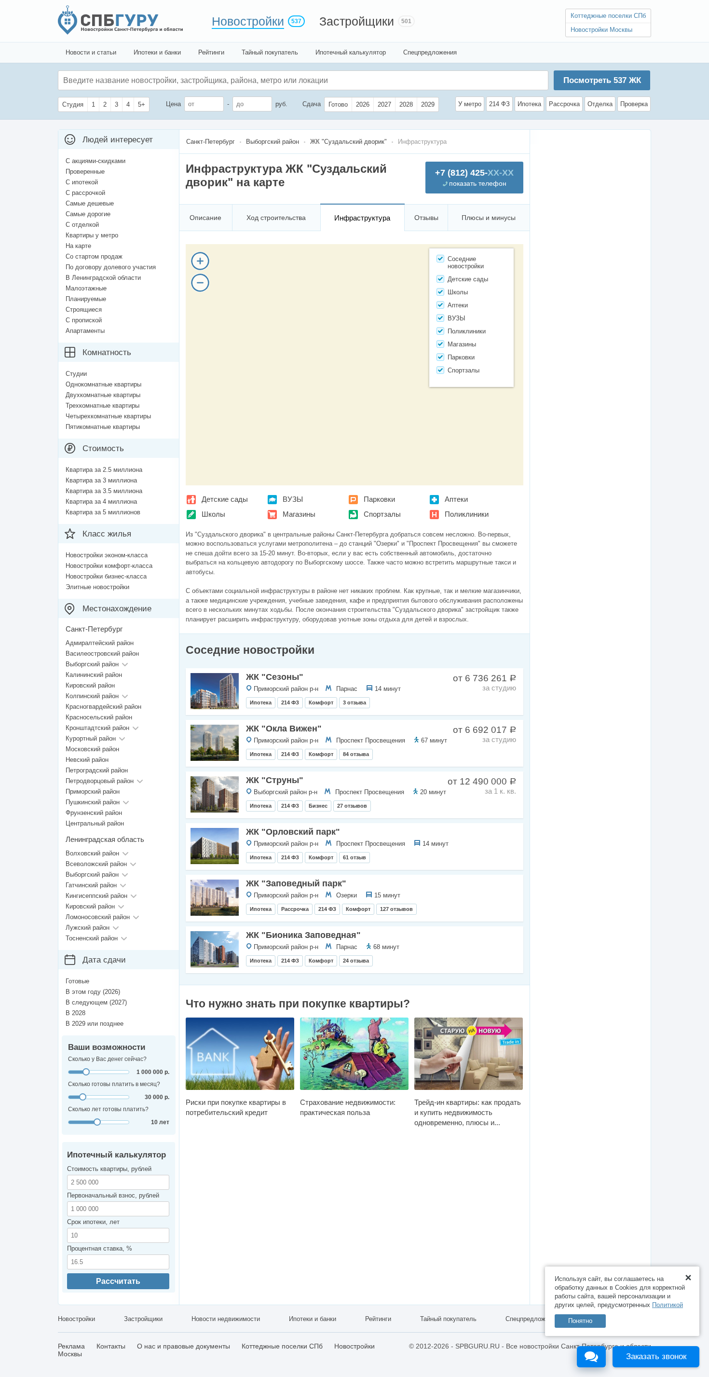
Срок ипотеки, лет (93, 1222)
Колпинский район (92, 696)
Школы (213, 514)
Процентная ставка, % (99, 1248)
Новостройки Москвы (601, 29)
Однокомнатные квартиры (103, 384)
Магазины (299, 514)
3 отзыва (354, 702)
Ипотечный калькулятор (350, 52)
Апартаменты (85, 330)
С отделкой (82, 224)
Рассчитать (118, 1281)
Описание (205, 217)
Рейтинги (211, 52)
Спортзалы (382, 514)
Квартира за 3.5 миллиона (104, 491)
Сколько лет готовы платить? (108, 1109)
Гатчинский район (91, 885)
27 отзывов (352, 806)
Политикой (667, 1304)
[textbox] (208, 80)
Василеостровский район (102, 653)
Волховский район (92, 853)
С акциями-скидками (95, 161)
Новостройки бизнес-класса (106, 576)
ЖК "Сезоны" (274, 677)
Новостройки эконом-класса (107, 555)
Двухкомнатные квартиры (103, 395)
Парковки (379, 499)
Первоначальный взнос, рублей (113, 1195)
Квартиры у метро (92, 235)
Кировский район (90, 685)
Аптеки (456, 499)
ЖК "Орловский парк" (293, 832)
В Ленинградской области (103, 277)
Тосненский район (92, 938)
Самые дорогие (88, 214)
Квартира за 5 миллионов (103, 512)
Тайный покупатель (270, 52)
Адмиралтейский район (100, 643)
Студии (76, 373)
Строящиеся (84, 309)
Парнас (346, 688)
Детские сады (225, 499)
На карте (78, 245)
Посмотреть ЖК (602, 80)
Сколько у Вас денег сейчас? (107, 1059)
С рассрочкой (85, 192)
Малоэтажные (86, 288)
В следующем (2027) (96, 1002)
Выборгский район (92, 664)
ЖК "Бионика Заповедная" (303, 935)
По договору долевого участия (111, 267)
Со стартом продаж (94, 256)
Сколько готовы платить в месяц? (114, 1084)
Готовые (77, 981)
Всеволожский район (96, 864)
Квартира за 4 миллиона (101, 501)
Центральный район (95, 823)
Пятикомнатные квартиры (103, 426)
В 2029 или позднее (94, 1023)
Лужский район (87, 927)
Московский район (92, 749)
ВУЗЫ (293, 499)
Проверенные (85, 171)
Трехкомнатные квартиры (102, 405)
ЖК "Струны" (274, 780)
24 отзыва (356, 961)
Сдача (311, 104)
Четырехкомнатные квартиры (108, 416)
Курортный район (91, 738)
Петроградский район (97, 770)
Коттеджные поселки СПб (608, 15)
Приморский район (93, 791)
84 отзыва (356, 754)
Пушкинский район (93, 802)
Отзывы (426, 217)
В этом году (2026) (93, 991)
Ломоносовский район (98, 917)
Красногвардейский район (103, 706)
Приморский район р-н (286, 688)
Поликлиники (467, 514)
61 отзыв (354, 857)
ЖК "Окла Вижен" (284, 728)
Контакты (110, 1346)
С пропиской (84, 320)
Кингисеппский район (96, 895)
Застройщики (356, 21)
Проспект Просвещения (370, 740)
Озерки (346, 895)
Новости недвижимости (225, 1318)
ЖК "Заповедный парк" (296, 883)
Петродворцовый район (100, 781)
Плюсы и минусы (489, 217)
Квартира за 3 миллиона (101, 480)
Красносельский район (99, 717)
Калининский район (94, 674)
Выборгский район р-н (285, 792)
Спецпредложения (430, 52)
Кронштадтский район (97, 727)
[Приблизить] (200, 261)
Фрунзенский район (94, 812)
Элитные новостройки (97, 587)
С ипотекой (82, 182)
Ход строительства (276, 217)
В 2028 (75, 1013)
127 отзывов (396, 909)
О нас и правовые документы (183, 1346)
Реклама (71, 1346)
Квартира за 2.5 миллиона (104, 469)
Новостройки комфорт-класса (109, 565)
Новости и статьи (91, 52)
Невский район (87, 759)
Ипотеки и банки (157, 52)
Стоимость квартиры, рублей (109, 1168)
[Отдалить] (200, 282)
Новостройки (248, 21)
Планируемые (86, 299)
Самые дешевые (90, 203)
